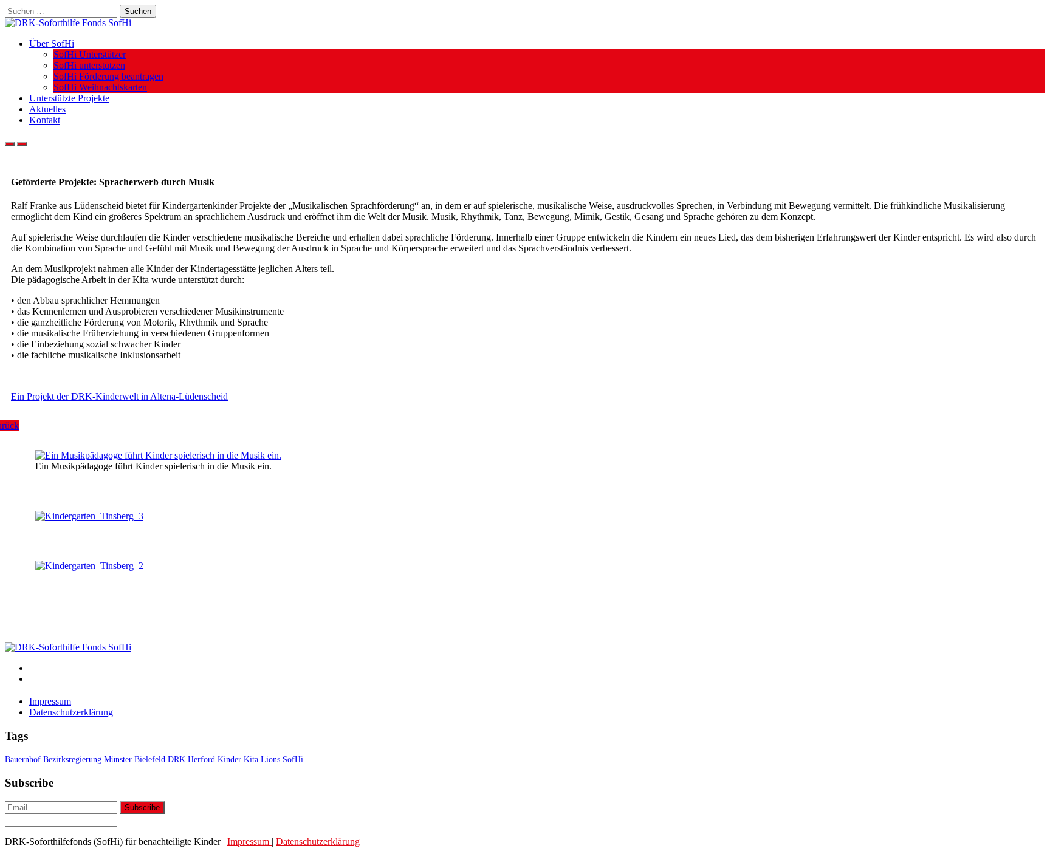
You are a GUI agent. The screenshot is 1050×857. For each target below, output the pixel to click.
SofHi (293, 759)
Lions (270, 759)
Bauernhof (23, 759)
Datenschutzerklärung (71, 712)
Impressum (50, 701)
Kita (251, 759)
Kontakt (44, 120)
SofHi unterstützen (89, 65)
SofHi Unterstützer (89, 54)
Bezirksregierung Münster (87, 759)
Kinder (229, 759)
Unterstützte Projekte (69, 98)
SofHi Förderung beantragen (108, 76)
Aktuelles (47, 109)
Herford (201, 759)
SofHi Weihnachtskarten (100, 87)
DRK (176, 759)
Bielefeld (149, 759)
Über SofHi (51, 43)
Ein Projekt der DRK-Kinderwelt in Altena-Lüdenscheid (119, 396)
